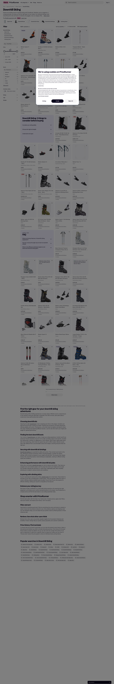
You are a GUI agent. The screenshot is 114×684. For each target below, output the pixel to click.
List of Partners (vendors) (43, 96)
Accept (57, 101)
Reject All (70, 101)
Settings (44, 101)
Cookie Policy (41, 85)
